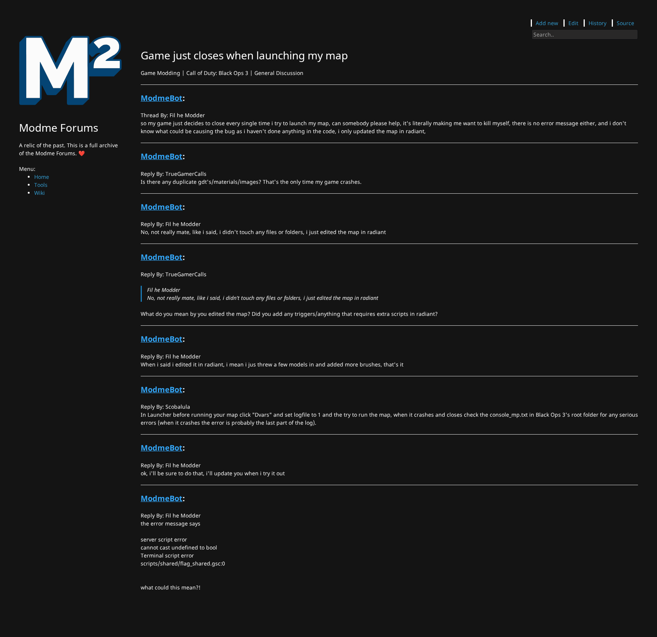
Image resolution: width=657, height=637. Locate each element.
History (597, 23)
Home (41, 176)
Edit (573, 23)
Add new (547, 23)
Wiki (39, 192)
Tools (41, 184)
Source (625, 23)
